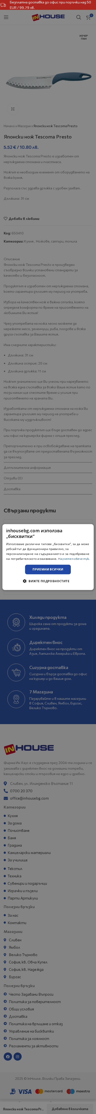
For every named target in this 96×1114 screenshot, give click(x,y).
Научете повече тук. (74, 558)
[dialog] (48, 557)
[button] (48, 581)
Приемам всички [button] (48, 569)
